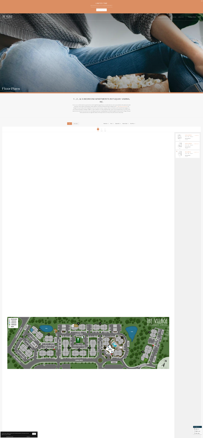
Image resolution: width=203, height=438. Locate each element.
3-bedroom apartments (123, 106)
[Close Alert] (202, 1)
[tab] (69, 123)
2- (117, 106)
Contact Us (28, 436)
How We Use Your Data (9, 436)
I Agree (34, 433)
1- (116, 106)
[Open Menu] (199, 16)
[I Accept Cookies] (36, 433)
